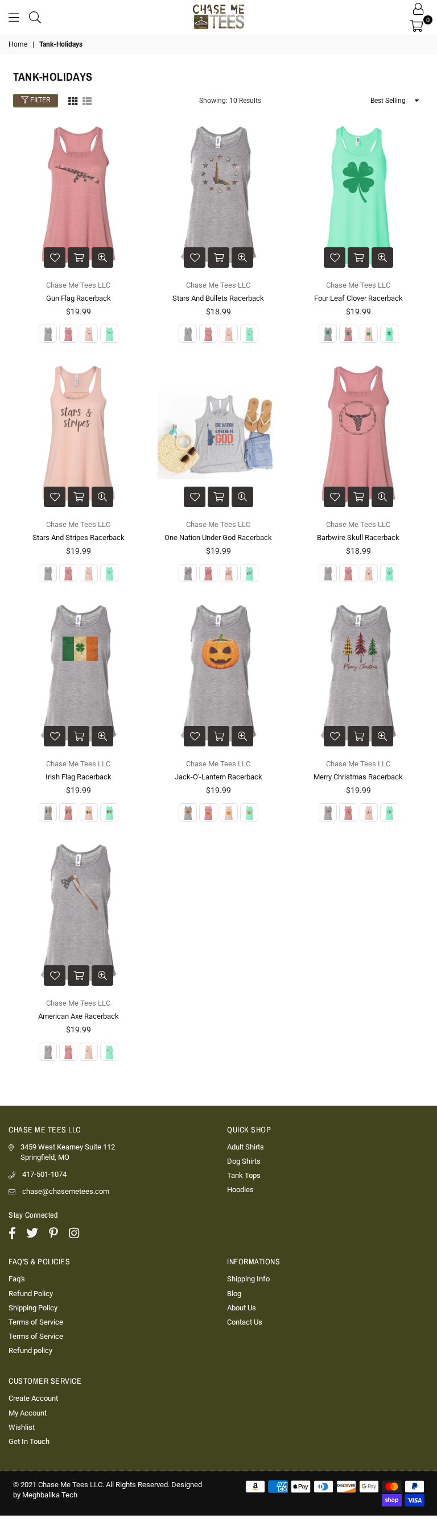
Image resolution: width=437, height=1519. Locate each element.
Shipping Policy (33, 1308)
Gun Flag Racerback (78, 298)
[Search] (35, 17)
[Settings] (418, 8)
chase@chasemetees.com (65, 1191)
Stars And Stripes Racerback (78, 537)
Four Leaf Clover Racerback (358, 298)
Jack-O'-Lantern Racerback (218, 777)
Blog (234, 1293)
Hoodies (240, 1189)
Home (18, 44)
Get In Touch (29, 1441)
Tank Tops (244, 1175)
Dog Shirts (244, 1161)
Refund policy (30, 1350)
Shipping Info (248, 1279)
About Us (241, 1308)
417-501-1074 (44, 1174)
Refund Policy (31, 1293)
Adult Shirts (245, 1147)
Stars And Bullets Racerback (218, 298)
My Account (28, 1413)
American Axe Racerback (78, 1016)
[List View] (87, 100)
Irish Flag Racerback (79, 777)
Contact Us (244, 1322)
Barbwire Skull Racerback (358, 537)
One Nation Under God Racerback (218, 537)
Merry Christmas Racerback (358, 777)
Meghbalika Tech (49, 1495)
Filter (39, 101)
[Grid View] (73, 100)
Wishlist (22, 1427)
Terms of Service (36, 1322)
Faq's (17, 1279)
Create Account (33, 1398)
